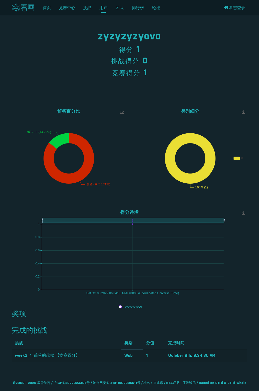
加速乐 (158, 383)
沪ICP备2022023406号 (71, 383)
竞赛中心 (67, 8)
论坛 (156, 8)
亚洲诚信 (189, 383)
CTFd (219, 383)
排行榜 (138, 8)
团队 (120, 8)
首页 (47, 8)
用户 (103, 8)
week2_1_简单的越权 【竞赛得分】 (47, 355)
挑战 (87, 8)
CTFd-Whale (236, 383)
